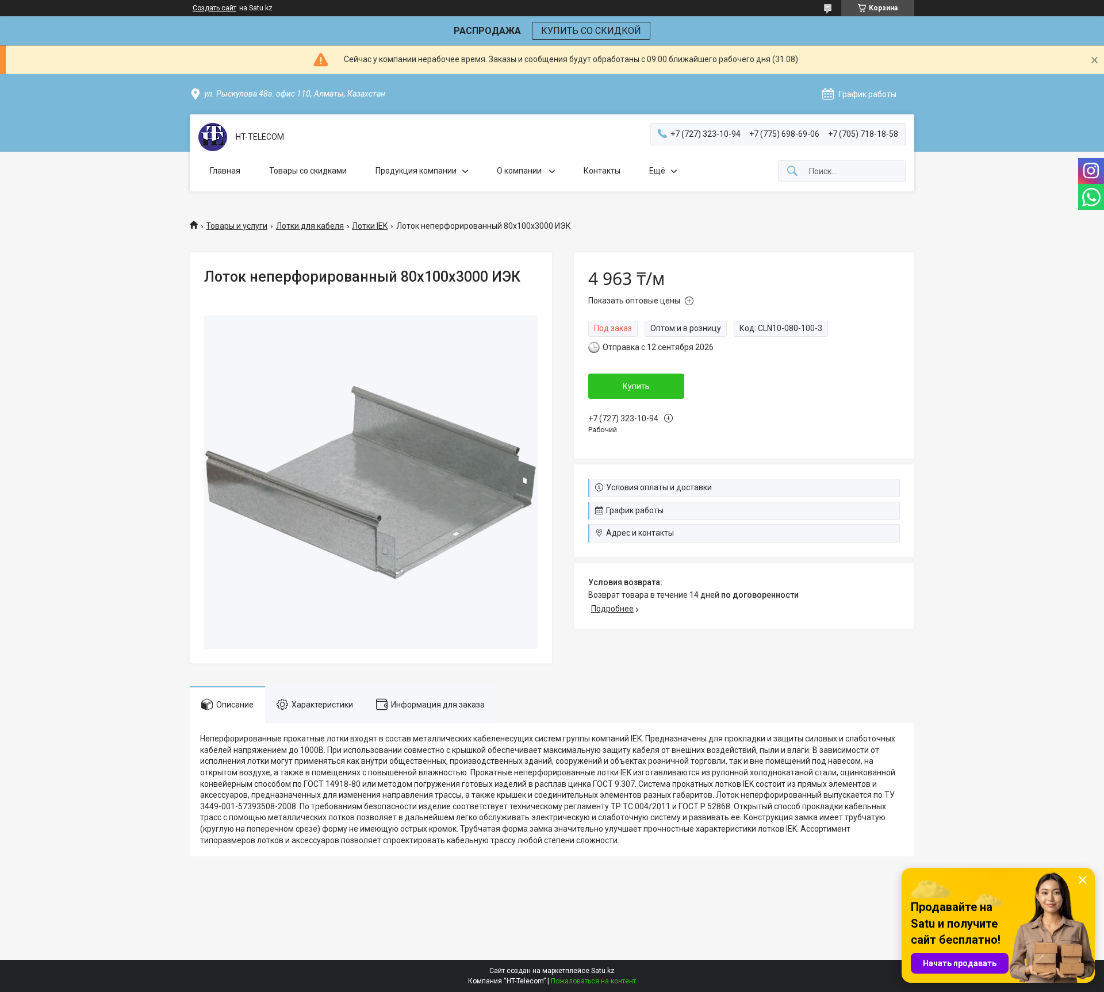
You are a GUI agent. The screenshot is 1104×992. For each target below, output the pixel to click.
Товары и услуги (236, 225)
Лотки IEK (370, 225)
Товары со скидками (308, 170)
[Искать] (792, 171)
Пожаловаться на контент (593, 981)
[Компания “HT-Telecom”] (212, 137)
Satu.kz (603, 971)
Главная (225, 170)
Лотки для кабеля (310, 225)
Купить (636, 386)
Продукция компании (416, 170)
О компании (520, 170)
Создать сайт (214, 8)
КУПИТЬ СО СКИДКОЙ (591, 30)
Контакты (602, 170)
